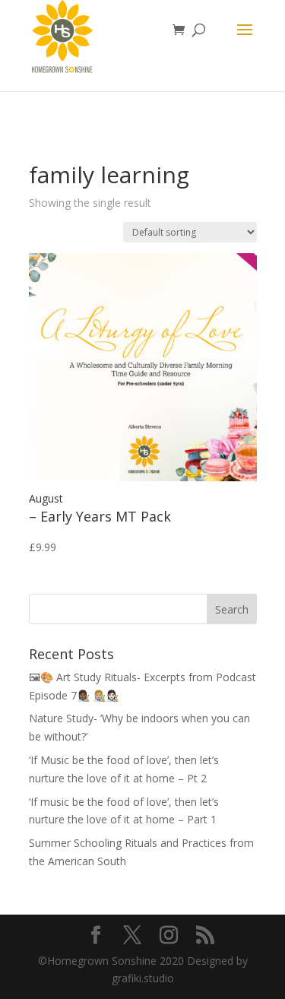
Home (42, 144)
